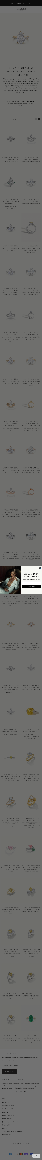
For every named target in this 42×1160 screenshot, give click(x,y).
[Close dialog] (40, 568)
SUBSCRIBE (31, 586)
